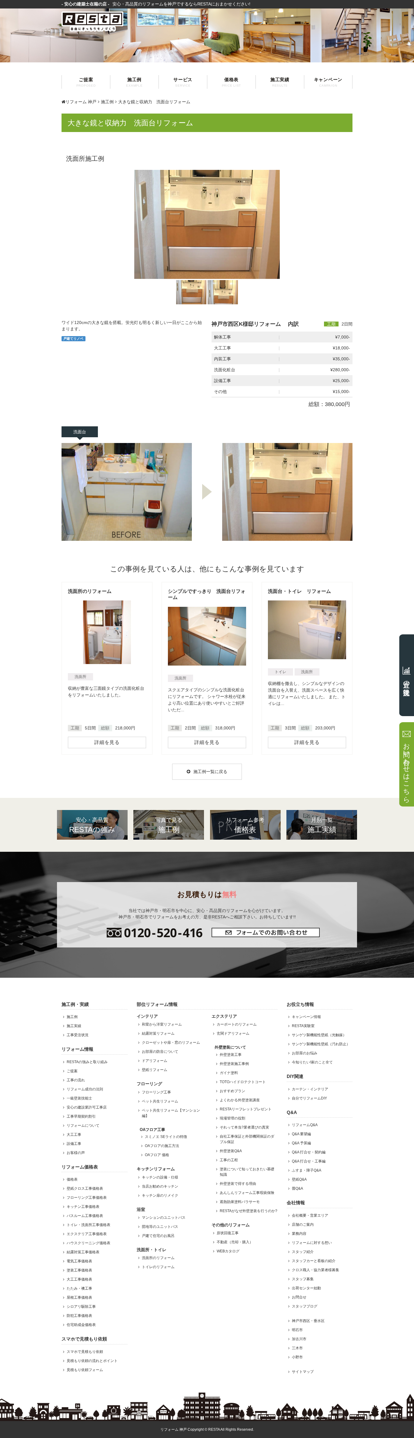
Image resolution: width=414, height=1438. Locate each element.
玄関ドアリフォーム (233, 1033)
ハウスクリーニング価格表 (88, 1243)
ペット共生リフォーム (160, 1101)
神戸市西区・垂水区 (308, 1321)
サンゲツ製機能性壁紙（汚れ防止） (321, 1044)
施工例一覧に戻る (210, 771)
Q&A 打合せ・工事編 (309, 1161)
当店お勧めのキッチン (160, 1186)
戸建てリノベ (73, 338)
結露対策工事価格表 (83, 1252)
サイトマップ (303, 1372)
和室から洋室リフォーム (162, 1024)
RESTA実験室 (303, 1026)
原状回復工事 (228, 1233)
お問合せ (299, 1297)
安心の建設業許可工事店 (87, 1107)
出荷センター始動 (306, 1288)
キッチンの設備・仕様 (160, 1177)
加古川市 (299, 1339)
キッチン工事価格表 (83, 1207)
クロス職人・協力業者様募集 (315, 1270)
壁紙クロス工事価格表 (85, 1188)
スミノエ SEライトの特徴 (166, 1137)
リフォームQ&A (305, 1125)
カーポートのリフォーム (237, 1024)
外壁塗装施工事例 (234, 1064)
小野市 (297, 1357)
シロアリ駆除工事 (81, 1306)
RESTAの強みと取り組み (87, 1062)
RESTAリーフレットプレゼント (246, 1109)
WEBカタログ (228, 1251)
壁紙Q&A (299, 1179)
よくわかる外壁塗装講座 (240, 1100)
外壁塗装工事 (231, 1055)
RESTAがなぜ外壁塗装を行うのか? (248, 1211)
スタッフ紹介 (303, 1252)
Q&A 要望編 (301, 1134)
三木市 (297, 1348)
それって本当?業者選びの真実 (244, 1127)
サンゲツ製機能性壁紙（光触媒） (319, 1035)
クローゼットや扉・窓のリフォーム (171, 1042)
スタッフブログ (304, 1306)
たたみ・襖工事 (79, 1288)
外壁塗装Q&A (231, 1151)
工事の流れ (76, 1080)
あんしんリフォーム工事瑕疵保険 (247, 1193)
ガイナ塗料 (229, 1073)
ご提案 (86, 82)
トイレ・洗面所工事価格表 (88, 1225)
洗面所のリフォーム (158, 1258)
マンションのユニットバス (163, 1217)
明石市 (297, 1330)
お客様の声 (76, 1153)
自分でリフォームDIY (309, 1098)
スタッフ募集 (303, 1279)
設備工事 (74, 1144)
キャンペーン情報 (306, 1017)
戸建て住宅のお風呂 (158, 1236)
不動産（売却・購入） (235, 1242)
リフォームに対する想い (312, 1243)
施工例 (134, 82)
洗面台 (79, 431)
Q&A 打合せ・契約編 (309, 1152)
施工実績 (279, 82)
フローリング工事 (156, 1092)
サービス (182, 82)
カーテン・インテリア (310, 1089)
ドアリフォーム (154, 1061)
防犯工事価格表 (79, 1316)
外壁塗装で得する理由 (238, 1184)
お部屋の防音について (160, 1052)
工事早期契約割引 (81, 1116)
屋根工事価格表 (79, 1297)
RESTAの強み (92, 825)
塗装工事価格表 (79, 1270)
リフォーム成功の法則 (85, 1089)
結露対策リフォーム (158, 1033)
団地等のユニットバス (160, 1227)
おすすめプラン (232, 1091)
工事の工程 (229, 1160)
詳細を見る (107, 742)
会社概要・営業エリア (310, 1215)
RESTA (214, 1429)
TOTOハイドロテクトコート (243, 1082)
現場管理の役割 (232, 1118)
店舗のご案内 (303, 1224)
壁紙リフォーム (154, 1070)
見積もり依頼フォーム (85, 1370)
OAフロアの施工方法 (162, 1146)
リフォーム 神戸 (80, 101)
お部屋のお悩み (304, 1053)
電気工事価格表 (79, 1261)
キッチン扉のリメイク (160, 1195)
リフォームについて (83, 1125)
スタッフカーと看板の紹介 (314, 1261)
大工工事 (74, 1134)
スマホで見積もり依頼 (85, 1352)
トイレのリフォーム (158, 1267)
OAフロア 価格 (157, 1155)
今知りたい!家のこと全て (312, 1062)
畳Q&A (297, 1188)
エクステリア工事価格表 (87, 1234)
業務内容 (299, 1233)
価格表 (231, 82)
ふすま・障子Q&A (306, 1170)
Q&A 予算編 (301, 1143)
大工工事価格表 (79, 1279)
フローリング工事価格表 (87, 1197)
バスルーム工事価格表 (85, 1216)
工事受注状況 (77, 1035)
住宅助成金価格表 (81, 1325)
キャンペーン (328, 82)
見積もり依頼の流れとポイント (92, 1361)
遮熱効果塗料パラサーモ (240, 1202)
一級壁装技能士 (79, 1098)
